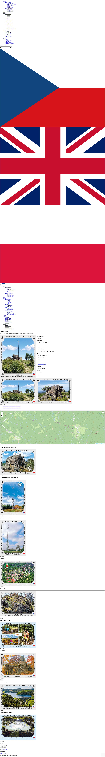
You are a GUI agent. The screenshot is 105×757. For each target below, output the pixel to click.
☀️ (0, 48)
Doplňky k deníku (10, 23)
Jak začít (4, 1)
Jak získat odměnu (10, 5)
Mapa (4, 12)
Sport (8, 18)
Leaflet (97, 443)
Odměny (8, 6)
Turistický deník (10, 22)
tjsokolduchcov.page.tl (42, 364)
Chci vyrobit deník (10, 11)
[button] (2, 412)
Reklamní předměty (10, 27)
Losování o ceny (10, 7)
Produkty (4, 13)
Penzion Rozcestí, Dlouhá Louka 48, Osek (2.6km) (11, 406)
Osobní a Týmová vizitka (11, 4)
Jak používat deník (10, 3)
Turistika (8, 15)
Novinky (4, 29)
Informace (4, 38)
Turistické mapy (10, 25)
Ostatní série (9, 306)
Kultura (8, 16)
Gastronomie (9, 17)
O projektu (4, 30)
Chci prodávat (9, 9)
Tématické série (9, 305)
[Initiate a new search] (103, 412)
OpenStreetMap (102, 443)
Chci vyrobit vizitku (10, 10)
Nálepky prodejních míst (11, 28)
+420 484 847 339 (3, 749)
